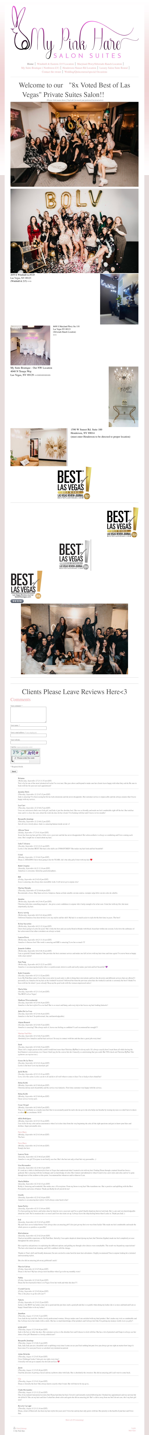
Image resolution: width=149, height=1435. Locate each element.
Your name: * (15, 725)
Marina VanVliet (24, 1033)
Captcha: (21, 747)
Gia (19, 1378)
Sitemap (23, 1428)
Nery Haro (22, 1132)
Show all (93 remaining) (75, 1420)
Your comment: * (16, 706)
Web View (132, 1430)
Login (134, 1428)
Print (18, 1428)
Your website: (15, 740)
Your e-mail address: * (23, 732)
